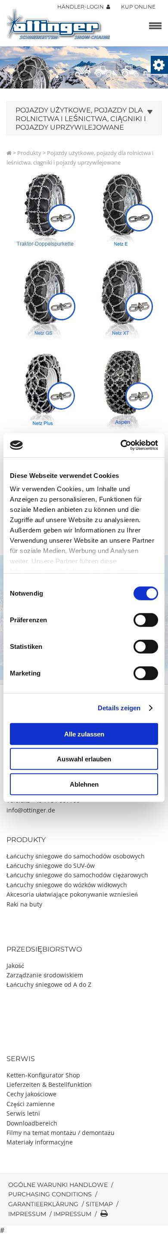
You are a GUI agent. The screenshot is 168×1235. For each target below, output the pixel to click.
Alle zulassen (84, 733)
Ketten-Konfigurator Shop (43, 1075)
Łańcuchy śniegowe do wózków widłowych (66, 885)
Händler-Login (81, 6)
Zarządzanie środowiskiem (44, 975)
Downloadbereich (31, 1123)
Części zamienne (30, 1104)
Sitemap (99, 1204)
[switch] (146, 620)
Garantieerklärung (43, 1204)
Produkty (29, 153)
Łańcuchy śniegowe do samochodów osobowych (75, 856)
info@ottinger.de (30, 810)
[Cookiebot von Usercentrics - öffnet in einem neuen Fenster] (121, 445)
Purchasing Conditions (50, 1194)
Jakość (15, 965)
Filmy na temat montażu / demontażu (60, 1133)
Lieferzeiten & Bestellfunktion (49, 1084)
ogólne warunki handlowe (58, 1185)
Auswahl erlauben (84, 759)
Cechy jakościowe (31, 1094)
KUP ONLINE (138, 6)
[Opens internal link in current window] (45, 211)
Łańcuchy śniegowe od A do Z (48, 984)
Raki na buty (24, 904)
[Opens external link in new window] (45, 299)
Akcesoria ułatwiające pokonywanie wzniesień (72, 894)
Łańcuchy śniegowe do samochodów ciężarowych (77, 875)
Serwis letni (23, 1113)
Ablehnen (84, 784)
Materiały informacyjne (39, 1142)
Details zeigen (119, 708)
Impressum (27, 1214)
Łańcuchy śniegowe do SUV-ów (50, 865)
